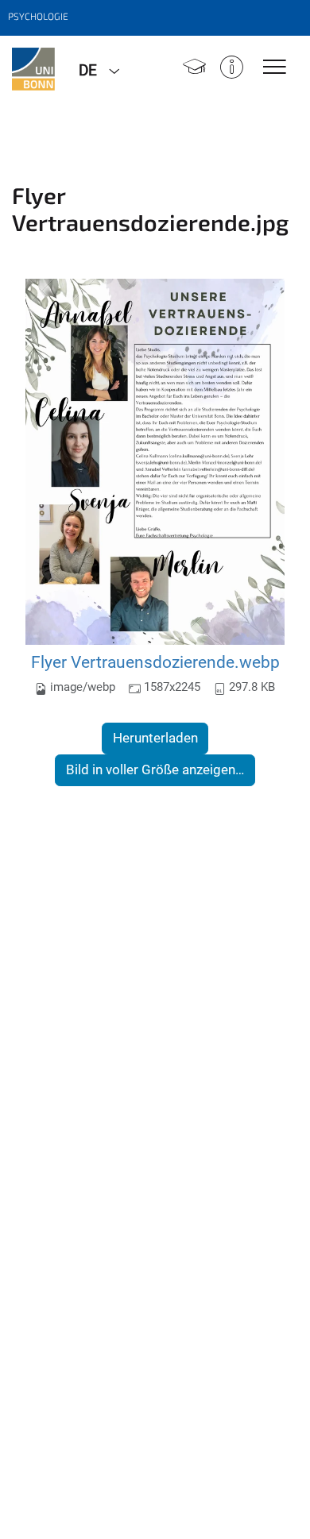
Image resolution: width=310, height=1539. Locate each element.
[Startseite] (194, 69)
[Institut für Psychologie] (33, 69)
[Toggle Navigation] (274, 68)
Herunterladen (155, 738)
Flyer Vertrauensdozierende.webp (155, 662)
